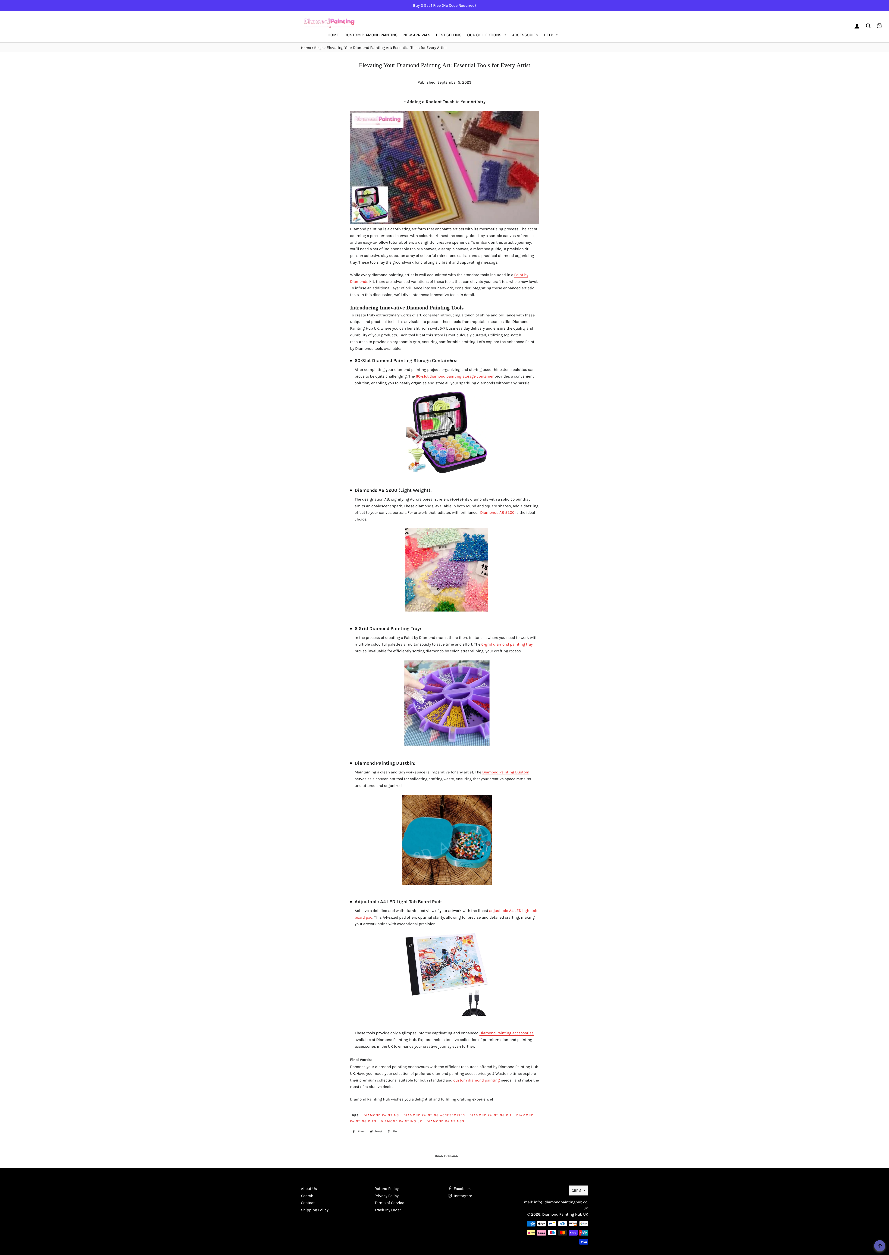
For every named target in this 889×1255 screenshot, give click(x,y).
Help (549, 35)
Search (307, 1195)
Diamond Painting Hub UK (565, 1214)
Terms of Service (389, 1202)
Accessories (525, 35)
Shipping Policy (315, 1210)
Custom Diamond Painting (371, 35)
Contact (308, 1202)
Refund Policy (387, 1188)
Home (333, 35)
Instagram (462, 1195)
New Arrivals (416, 35)
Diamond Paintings (445, 1121)
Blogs (318, 47)
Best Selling (449, 35)
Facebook (462, 1188)
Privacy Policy (387, 1195)
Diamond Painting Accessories (434, 1115)
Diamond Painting (381, 1115)
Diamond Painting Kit (491, 1115)
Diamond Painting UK (401, 1121)
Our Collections (484, 35)
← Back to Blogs (444, 1156)
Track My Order (388, 1210)
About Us (309, 1188)
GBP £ (576, 1190)
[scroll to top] (879, 1245)
